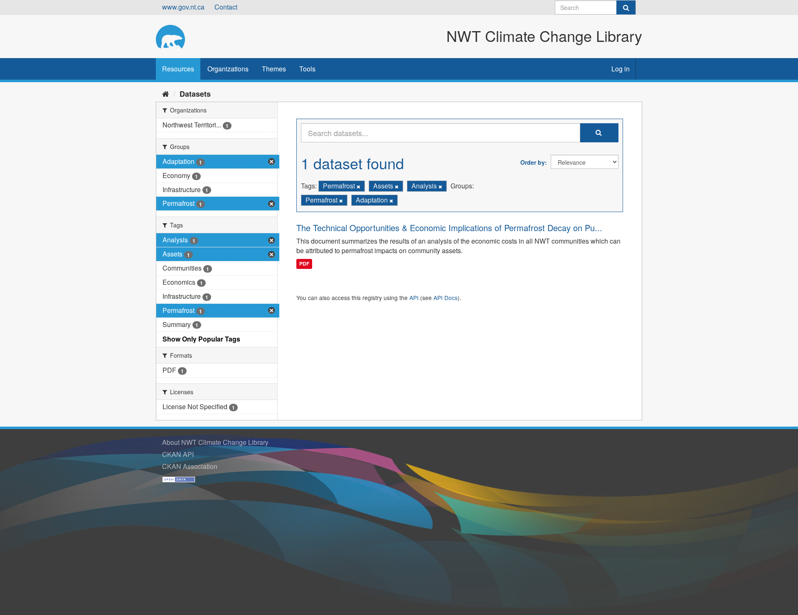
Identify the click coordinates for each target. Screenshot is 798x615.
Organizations (228, 68)
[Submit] (625, 7)
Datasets (195, 93)
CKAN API (178, 454)
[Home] (165, 93)
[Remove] (358, 186)
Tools (307, 68)
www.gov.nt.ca (183, 7)
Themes (274, 68)
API (414, 297)
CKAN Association (189, 466)
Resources (178, 68)
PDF (304, 263)
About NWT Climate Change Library (215, 442)
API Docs (445, 297)
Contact (225, 7)
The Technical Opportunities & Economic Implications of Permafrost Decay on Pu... (449, 228)
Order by (532, 162)
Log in (620, 68)
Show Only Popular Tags (201, 339)
